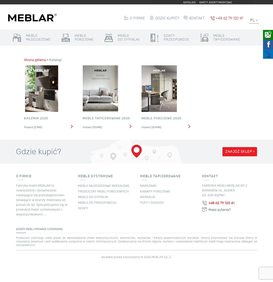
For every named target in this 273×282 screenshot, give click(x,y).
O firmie (137, 18)
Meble (38, 37)
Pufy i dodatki (152, 202)
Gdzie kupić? (167, 18)
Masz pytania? (219, 210)
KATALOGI (189, 2)
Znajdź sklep (239, 151)
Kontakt (197, 18)
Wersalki (147, 197)
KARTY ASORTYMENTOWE (215, 2)
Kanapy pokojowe (155, 191)
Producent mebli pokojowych (103, 191)
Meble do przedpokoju (97, 202)
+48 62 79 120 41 (229, 18)
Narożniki (148, 186)
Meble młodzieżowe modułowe (103, 186)
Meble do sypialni (93, 197)
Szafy (176, 37)
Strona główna (35, 60)
